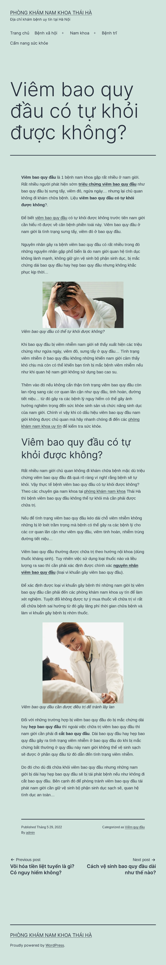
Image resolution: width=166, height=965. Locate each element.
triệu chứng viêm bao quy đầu (107, 184)
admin (30, 832)
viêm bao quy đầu (51, 218)
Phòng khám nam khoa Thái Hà (51, 13)
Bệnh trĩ (109, 33)
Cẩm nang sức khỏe (29, 43)
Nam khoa (79, 33)
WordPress (55, 945)
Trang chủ (19, 33)
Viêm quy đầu (135, 827)
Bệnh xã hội (46, 33)
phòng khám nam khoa (105, 491)
